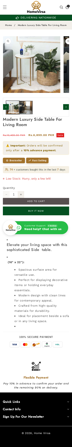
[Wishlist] (27, 442)
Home (8, 25)
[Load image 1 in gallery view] (13, 107)
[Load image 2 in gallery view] (25, 107)
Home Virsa (42, 433)
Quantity (9, 187)
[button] (7, 7)
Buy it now (36, 211)
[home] (44, 442)
